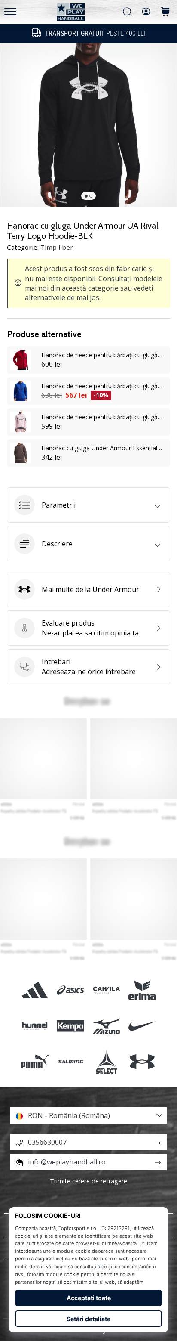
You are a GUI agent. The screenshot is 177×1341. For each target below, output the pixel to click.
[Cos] (165, 12)
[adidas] (35, 990)
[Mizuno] (106, 1026)
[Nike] (142, 1026)
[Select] (106, 1062)
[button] (88, 505)
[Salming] (70, 1062)
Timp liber (56, 247)
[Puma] (35, 1062)
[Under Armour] (142, 1062)
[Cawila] (106, 990)
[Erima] (142, 990)
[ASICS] (70, 990)
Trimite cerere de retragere (88, 1181)
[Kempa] (70, 1026)
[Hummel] (35, 1026)
